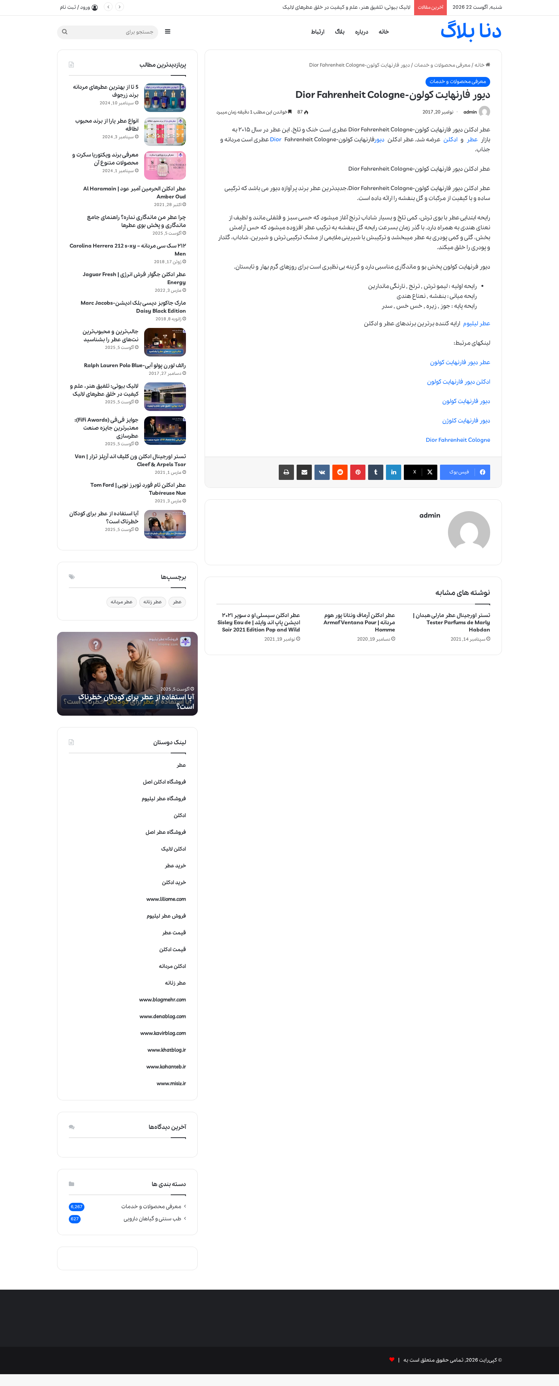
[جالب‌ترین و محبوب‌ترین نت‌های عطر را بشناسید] (165, 342)
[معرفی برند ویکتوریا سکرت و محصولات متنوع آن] (165, 165)
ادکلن (450, 140)
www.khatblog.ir (167, 1050)
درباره (361, 32)
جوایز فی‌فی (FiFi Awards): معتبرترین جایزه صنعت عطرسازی (106, 428)
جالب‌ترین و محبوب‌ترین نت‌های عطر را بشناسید (110, 336)
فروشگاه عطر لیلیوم (164, 799)
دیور (379, 140)
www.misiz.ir (171, 1083)
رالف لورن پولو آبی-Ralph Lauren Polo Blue (135, 365)
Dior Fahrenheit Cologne (458, 440)
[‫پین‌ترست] (357, 472)
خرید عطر (175, 866)
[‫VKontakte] (322, 472)
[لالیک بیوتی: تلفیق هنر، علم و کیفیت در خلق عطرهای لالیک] (165, 396)
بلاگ (340, 32)
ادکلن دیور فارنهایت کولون (458, 382)
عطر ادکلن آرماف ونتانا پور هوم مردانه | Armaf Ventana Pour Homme (359, 623)
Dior (275, 140)
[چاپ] (286, 472)
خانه (384, 32)
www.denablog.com (163, 1016)
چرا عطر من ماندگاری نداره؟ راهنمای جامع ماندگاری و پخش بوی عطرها (136, 221)
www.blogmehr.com (162, 1000)
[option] (127, 674)
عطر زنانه (152, 602)
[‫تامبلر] (375, 472)
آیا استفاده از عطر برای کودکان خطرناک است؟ (362, 7)
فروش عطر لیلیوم (166, 916)
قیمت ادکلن (172, 949)
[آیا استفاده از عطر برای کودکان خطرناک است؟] (165, 524)
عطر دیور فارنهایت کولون (460, 362)
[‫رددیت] (340, 472)
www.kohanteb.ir (166, 1067)
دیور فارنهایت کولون (466, 401)
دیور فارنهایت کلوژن (466, 421)
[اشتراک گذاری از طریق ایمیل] (304, 472)
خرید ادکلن (174, 882)
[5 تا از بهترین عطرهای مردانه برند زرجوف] (165, 97)
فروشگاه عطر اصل (166, 832)
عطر (472, 140)
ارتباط (317, 32)
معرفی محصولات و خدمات (442, 65)
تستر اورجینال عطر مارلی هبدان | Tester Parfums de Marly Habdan (451, 623)
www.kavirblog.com (163, 1033)
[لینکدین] (393, 472)
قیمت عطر (174, 933)
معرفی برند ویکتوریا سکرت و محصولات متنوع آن (105, 159)
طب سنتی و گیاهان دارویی (152, 1219)
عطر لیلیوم (476, 324)
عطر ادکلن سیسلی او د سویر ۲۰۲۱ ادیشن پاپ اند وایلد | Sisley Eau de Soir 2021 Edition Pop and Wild (259, 623)
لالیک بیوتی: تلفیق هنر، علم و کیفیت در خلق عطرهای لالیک (104, 390)
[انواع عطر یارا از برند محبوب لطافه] (165, 131)
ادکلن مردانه (172, 966)
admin (470, 112)
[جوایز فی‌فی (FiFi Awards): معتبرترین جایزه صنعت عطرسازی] (165, 430)
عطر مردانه (122, 602)
